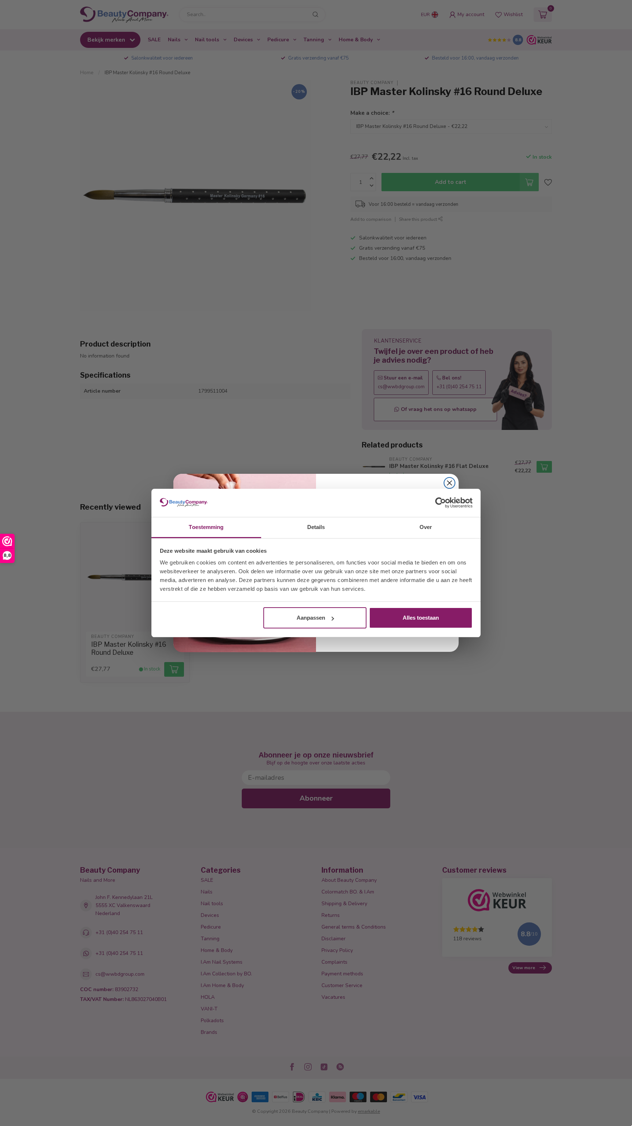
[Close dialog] (449, 482)
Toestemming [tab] (206, 527)
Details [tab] (316, 527)
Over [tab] (426, 527)
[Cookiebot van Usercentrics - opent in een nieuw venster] (441, 503)
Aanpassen (311, 618)
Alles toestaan (421, 618)
